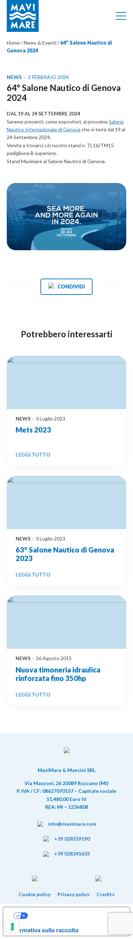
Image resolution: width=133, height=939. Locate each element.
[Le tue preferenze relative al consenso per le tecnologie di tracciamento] (12, 926)
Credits (105, 894)
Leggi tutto (33, 455)
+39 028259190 (72, 839)
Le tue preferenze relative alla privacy (73, 915)
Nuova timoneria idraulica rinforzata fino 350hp (58, 673)
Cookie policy (34, 894)
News (23, 419)
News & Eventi (40, 43)
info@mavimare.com (72, 824)
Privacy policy (73, 894)
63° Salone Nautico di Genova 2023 (65, 553)
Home (14, 43)
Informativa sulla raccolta (43, 930)
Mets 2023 (33, 429)
